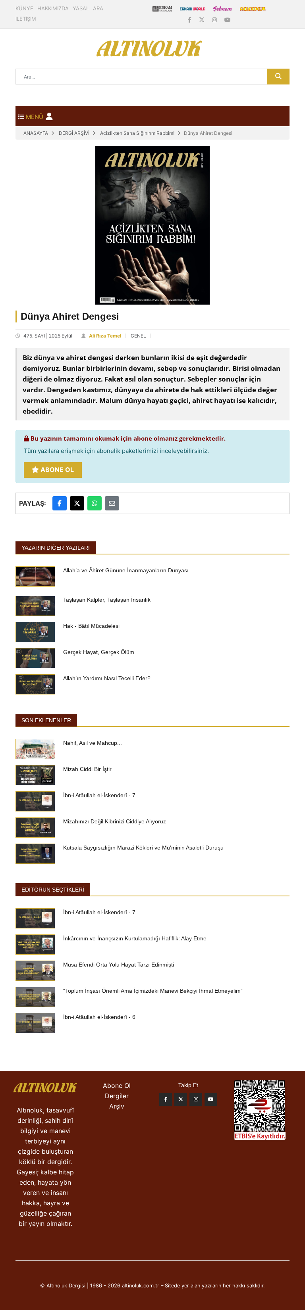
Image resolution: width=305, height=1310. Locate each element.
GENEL (138, 336)
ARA (98, 8)
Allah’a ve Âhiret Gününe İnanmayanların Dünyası (126, 570)
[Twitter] (180, 1099)
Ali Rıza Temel (105, 336)
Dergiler (117, 1096)
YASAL (81, 8)
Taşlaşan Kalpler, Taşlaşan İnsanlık (107, 600)
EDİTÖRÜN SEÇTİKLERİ (52, 889)
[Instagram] (215, 19)
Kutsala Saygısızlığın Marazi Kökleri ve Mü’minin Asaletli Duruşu (143, 847)
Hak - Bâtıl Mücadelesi (91, 626)
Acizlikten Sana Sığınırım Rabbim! (137, 133)
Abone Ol (56, 470)
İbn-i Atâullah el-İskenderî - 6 (99, 1017)
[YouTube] (227, 19)
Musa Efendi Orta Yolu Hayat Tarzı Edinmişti (118, 964)
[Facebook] (190, 19)
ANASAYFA (35, 133)
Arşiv (116, 1106)
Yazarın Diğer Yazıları (55, 548)
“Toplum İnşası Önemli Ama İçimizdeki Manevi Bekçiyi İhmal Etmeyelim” (153, 991)
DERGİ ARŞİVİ (74, 133)
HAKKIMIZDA (53, 8)
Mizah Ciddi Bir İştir (87, 769)
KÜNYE (24, 8)
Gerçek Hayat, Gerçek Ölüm (98, 652)
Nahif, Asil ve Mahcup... (92, 743)
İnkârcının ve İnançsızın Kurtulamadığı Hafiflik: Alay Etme (135, 938)
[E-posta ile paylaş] (112, 503)
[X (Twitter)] (202, 19)
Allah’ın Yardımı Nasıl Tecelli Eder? (107, 678)
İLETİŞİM (25, 18)
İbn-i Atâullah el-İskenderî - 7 (99, 795)
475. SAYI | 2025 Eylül (47, 336)
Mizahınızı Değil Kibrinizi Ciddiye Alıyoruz (114, 821)
